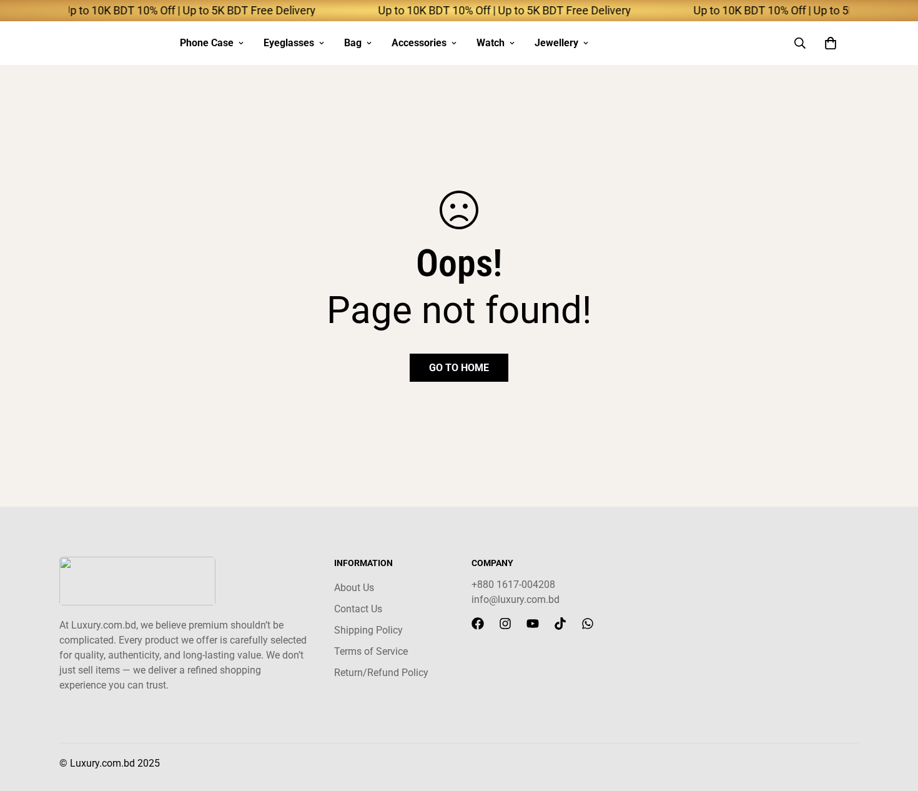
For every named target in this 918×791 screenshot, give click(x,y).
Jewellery (556, 43)
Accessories (419, 43)
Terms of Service (371, 651)
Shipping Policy (368, 630)
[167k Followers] (477, 623)
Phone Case (207, 43)
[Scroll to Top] (893, 723)
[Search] (800, 43)
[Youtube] (532, 623)
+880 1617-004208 (513, 584)
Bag (353, 43)
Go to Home (459, 368)
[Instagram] (505, 623)
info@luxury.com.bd (515, 599)
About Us (354, 588)
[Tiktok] (560, 623)
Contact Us (358, 609)
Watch (490, 43)
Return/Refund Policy (381, 673)
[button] (830, 43)
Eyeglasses (289, 43)
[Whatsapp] (587, 623)
